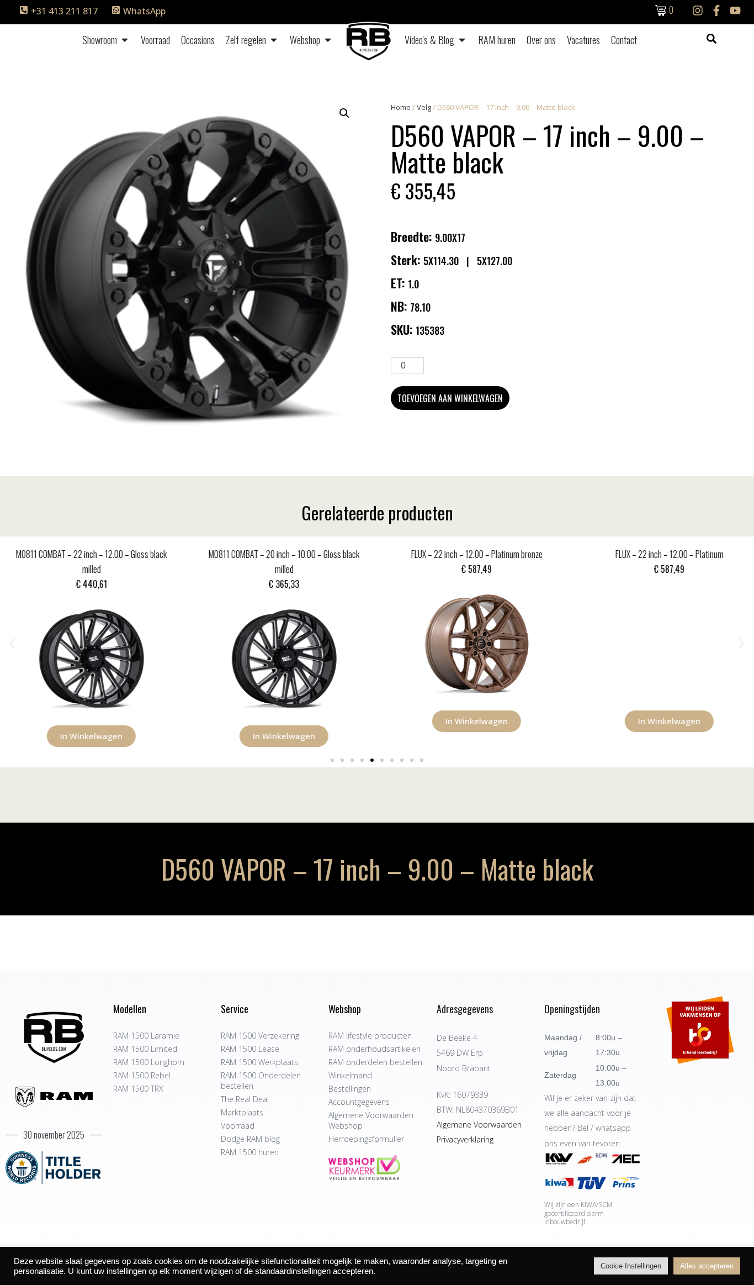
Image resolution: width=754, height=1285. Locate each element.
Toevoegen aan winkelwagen (450, 398)
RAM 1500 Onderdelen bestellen (261, 1080)
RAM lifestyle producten (370, 1035)
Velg (424, 107)
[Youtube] (735, 10)
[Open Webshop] (328, 40)
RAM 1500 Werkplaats (259, 1062)
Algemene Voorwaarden (479, 1124)
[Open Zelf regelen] (274, 40)
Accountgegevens (359, 1102)
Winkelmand (350, 1075)
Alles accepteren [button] (707, 1266)
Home (401, 107)
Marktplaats (242, 1112)
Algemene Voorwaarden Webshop (370, 1120)
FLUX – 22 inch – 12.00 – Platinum (666, 554)
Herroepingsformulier (366, 1139)
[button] (344, 113)
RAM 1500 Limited (145, 1049)
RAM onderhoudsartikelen (374, 1049)
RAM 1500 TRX (138, 1088)
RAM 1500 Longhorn (148, 1062)
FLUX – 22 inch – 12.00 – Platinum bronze (473, 554)
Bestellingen (349, 1088)
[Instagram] (697, 10)
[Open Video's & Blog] (462, 40)
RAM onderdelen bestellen (375, 1062)
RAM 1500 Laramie (146, 1035)
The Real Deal (245, 1099)
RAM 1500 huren (250, 1152)
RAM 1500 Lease (250, 1049)
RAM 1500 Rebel (142, 1075)
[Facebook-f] (716, 10)
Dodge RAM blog (250, 1139)
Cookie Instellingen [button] (631, 1266)
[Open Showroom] (125, 40)
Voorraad (237, 1125)
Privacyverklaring (465, 1139)
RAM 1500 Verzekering (260, 1035)
